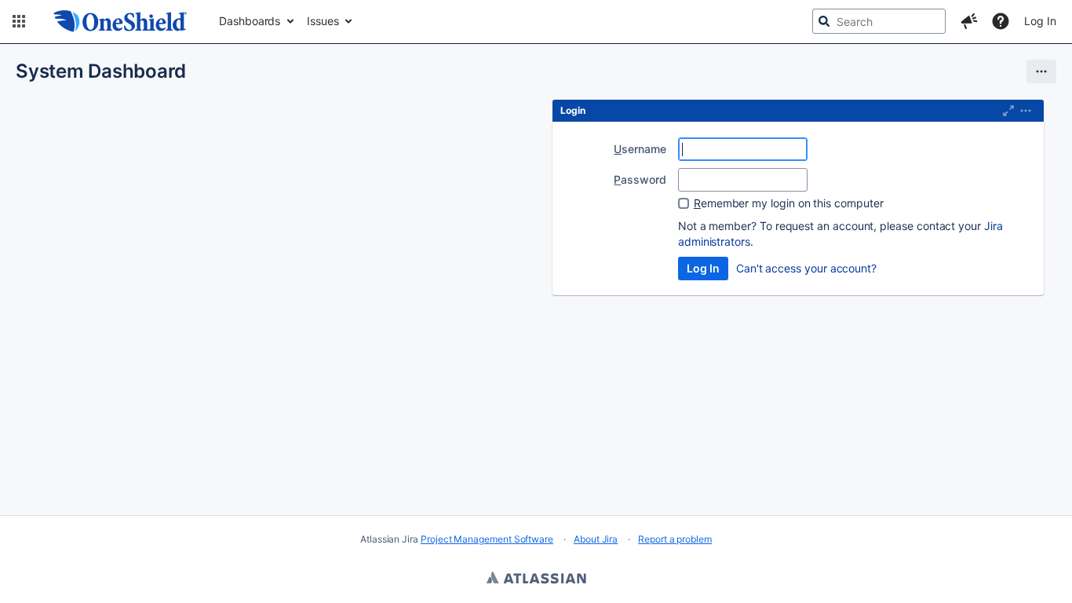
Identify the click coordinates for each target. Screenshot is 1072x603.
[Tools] (1041, 71)
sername (639, 148)
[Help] (1000, 21)
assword (639, 179)
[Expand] (1025, 110)
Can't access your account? (806, 268)
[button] (19, 21)
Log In (1040, 20)
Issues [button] (323, 20)
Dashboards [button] (249, 20)
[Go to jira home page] (120, 21)
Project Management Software (487, 539)
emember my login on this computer (789, 203)
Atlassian (536, 579)
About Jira (596, 539)
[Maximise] (1008, 110)
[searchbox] (879, 21)
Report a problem (675, 539)
